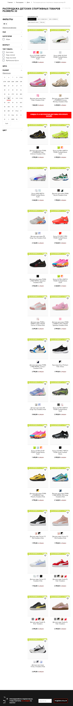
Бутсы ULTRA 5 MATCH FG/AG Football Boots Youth (60, 409)
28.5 (21, 94)
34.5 (21, 102)
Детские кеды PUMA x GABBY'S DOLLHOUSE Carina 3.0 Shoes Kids (38, 323)
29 (4, 98)
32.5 (9, 102)
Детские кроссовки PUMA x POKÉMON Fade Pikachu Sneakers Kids (38, 495)
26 (8, 94)
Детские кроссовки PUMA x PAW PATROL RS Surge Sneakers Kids (60, 495)
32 (4, 102)
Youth (6, 123)
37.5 (21, 106)
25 (4, 94)
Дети (28, 2)
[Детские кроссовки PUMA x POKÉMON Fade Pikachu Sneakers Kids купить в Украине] (38, 477)
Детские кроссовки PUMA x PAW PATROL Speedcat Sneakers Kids (38, 280)
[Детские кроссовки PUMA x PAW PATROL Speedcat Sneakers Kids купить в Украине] (38, 263)
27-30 (21, 77)
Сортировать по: (33, 16)
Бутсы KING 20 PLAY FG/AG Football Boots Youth (60, 57)
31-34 (21, 98)
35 (4, 106)
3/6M (13, 81)
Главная (10, 2)
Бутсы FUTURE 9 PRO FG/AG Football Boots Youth (60, 237)
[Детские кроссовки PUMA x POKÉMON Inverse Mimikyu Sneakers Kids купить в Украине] (60, 82)
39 (12, 111)
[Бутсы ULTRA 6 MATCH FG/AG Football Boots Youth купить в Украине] (60, 134)
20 (4, 90)
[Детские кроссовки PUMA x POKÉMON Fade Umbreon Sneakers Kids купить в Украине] (38, 134)
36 (12, 106)
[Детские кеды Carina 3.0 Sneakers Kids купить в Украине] (38, 563)
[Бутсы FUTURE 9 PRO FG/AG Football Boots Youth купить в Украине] (60, 220)
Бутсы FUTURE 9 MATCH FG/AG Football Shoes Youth (38, 57)
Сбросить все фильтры (9, 27)
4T (16, 85)
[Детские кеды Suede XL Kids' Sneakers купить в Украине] (60, 563)
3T (12, 85)
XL (16, 119)
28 (16, 94)
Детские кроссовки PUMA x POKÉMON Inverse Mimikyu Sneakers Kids (60, 100)
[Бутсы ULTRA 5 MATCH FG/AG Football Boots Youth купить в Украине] (60, 391)
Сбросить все (7, 73)
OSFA (12, 119)
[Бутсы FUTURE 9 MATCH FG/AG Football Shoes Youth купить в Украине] (38, 39)
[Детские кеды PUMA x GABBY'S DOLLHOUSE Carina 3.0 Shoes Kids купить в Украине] (38, 306)
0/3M (9, 81)
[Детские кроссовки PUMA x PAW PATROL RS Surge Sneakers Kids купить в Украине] (60, 477)
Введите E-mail (43, 700)
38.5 (9, 111)
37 (16, 106)
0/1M (4, 81)
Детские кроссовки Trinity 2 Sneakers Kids (38, 665)
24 (20, 90)
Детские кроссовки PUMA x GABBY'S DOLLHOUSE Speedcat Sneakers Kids (60, 323)
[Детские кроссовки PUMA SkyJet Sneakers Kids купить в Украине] (60, 177)
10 (4, 115)
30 (8, 98)
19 (20, 85)
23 (16, 90)
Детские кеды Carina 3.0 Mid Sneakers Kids (38, 537)
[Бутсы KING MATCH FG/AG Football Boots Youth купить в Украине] (38, 177)
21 (8, 90)
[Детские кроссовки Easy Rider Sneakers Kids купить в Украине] (38, 82)
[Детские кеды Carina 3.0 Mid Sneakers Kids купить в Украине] (38, 520)
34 (16, 102)
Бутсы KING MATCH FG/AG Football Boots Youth (38, 195)
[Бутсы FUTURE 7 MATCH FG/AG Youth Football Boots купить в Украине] (60, 434)
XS (16, 115)
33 (12, 102)
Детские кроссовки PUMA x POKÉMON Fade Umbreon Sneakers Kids (38, 152)
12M (21, 81)
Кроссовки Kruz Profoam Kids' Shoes (60, 365)
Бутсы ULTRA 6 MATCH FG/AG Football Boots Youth (60, 152)
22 (12, 90)
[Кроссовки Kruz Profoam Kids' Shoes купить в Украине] (60, 348)
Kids (13, 115)
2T (8, 85)
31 (12, 98)
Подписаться (61, 701)
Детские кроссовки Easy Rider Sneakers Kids (38, 99)
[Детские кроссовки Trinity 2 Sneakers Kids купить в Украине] (38, 648)
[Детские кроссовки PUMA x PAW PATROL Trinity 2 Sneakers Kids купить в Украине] (38, 348)
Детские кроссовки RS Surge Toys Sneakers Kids (38, 237)
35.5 (9, 106)
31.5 (17, 98)
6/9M (17, 81)
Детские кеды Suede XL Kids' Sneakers (60, 580)
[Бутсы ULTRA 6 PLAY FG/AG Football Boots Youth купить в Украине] (38, 434)
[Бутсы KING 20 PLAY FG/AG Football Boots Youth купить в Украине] (60, 39)
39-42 (16, 111)
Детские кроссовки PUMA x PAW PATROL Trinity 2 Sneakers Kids (38, 366)
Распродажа (19, 2)
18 (8, 115)
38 (4, 111)
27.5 (13, 94)
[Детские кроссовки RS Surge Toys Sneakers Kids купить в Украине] (38, 220)
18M (5, 85)
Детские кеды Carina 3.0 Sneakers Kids (38, 580)
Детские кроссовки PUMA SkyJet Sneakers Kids (60, 194)
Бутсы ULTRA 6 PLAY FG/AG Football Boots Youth (38, 452)
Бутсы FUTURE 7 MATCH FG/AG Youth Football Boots (60, 452)
